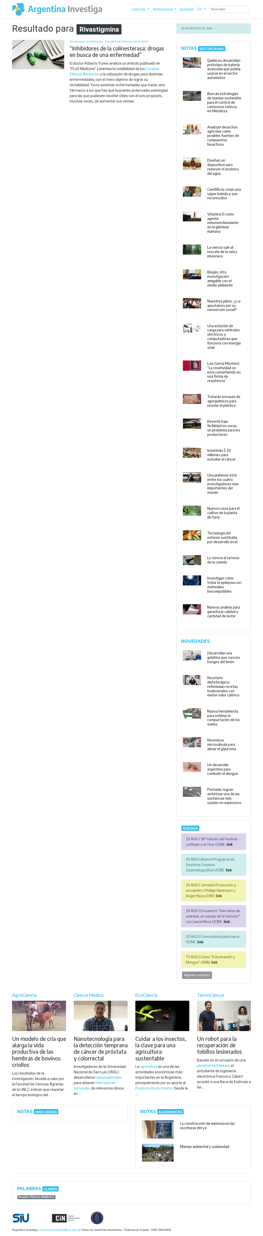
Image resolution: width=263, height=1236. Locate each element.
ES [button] (200, 9)
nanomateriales (109, 1077)
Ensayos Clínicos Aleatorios (36, 1197)
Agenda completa (197, 975)
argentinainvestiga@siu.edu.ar (59, 1230)
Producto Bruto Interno (153, 1088)
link (229, 844)
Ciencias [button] (139, 9)
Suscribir (187, 9)
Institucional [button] (163, 9)
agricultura (148, 1067)
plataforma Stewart (213, 1066)
